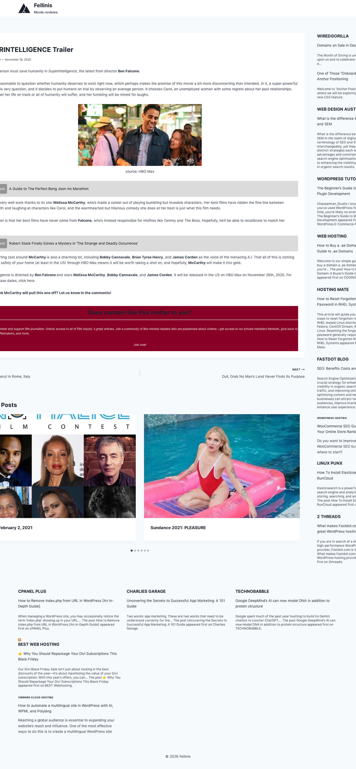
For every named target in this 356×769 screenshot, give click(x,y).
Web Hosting (332, 236)
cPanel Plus (32, 591)
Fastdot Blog (333, 359)
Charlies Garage (146, 591)
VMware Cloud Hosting (35, 697)
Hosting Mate (333, 289)
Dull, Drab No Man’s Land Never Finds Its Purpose (263, 373)
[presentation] (222, 466)
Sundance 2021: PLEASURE (178, 527)
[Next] (292, 480)
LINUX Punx (329, 463)
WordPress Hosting (332, 418)
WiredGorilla (333, 36)
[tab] (132, 551)
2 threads (329, 516)
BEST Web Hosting (38, 644)
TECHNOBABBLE (252, 591)
